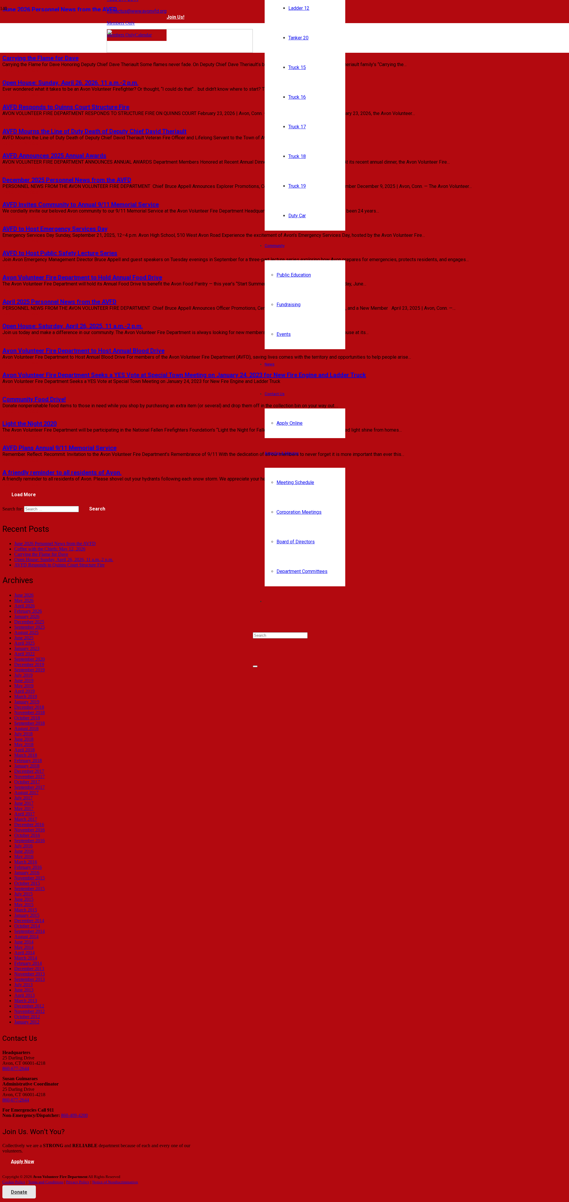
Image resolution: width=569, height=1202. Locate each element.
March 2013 (25, 1000)
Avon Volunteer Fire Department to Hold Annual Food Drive (82, 277)
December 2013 (29, 968)
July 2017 (23, 797)
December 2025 (29, 621)
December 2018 (29, 707)
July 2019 (23, 675)
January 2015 (26, 915)
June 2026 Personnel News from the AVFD (55, 543)
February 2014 (28, 963)
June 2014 (23, 941)
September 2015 (29, 888)
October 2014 (27, 925)
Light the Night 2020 (29, 423)
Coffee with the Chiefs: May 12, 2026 (49, 548)
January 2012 (26, 1021)
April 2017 (24, 813)
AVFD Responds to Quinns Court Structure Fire (65, 107)
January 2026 (26, 616)
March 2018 (25, 755)
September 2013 (29, 979)
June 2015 (23, 899)
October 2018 (27, 717)
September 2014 (29, 931)
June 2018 (23, 739)
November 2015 (29, 877)
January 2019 (26, 701)
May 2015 (23, 904)
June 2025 (23, 637)
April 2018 (24, 749)
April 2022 (24, 653)
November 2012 (29, 1011)
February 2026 (28, 611)
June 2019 (23, 680)
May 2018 (23, 744)
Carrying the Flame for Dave (40, 58)
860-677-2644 (15, 1068)
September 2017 (29, 787)
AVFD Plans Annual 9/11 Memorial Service (59, 447)
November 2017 (29, 776)
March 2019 (25, 696)
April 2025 (24, 643)
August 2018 (26, 728)
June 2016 (23, 851)
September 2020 (29, 659)
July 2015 (23, 893)
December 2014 (29, 920)
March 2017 (25, 819)
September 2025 (29, 627)
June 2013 (23, 989)
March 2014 (25, 957)
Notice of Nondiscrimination (115, 1182)
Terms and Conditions (45, 1182)
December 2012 (29, 1005)
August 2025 (26, 632)
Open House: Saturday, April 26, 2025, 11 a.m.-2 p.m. (72, 326)
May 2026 (23, 600)
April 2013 (24, 995)
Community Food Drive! (34, 399)
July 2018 (23, 733)
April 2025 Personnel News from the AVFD (59, 301)
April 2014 (24, 952)
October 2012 (27, 1016)
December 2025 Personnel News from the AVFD (66, 179)
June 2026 (23, 595)
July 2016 (23, 845)
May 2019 (23, 685)
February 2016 (28, 867)
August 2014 (26, 936)
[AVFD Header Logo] (180, 51)
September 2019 (29, 669)
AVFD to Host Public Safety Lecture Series (59, 253)
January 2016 (26, 872)
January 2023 (26, 648)
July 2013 (23, 984)
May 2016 (23, 856)
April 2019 (24, 691)
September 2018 (29, 723)
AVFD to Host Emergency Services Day (55, 228)
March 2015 (25, 909)
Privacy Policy (77, 1182)
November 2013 (29, 973)
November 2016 (29, 829)
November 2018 (29, 712)
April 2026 (24, 605)
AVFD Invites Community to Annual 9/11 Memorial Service (80, 204)
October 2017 (27, 781)
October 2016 (27, 835)
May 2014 (23, 947)
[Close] (255, 666)
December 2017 (29, 771)
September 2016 (29, 840)
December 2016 (29, 824)
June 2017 (23, 803)
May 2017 (23, 808)
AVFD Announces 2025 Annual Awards (54, 155)
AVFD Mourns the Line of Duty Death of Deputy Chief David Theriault (94, 131)
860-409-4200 (74, 1115)
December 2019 (29, 664)
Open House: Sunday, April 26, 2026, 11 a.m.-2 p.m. (70, 82)
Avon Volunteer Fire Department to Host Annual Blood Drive (83, 350)
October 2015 (27, 883)
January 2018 (26, 765)
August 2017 (26, 792)
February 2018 (28, 760)
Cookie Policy (13, 1182)
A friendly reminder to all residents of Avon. (62, 472)
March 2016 (25, 861)
